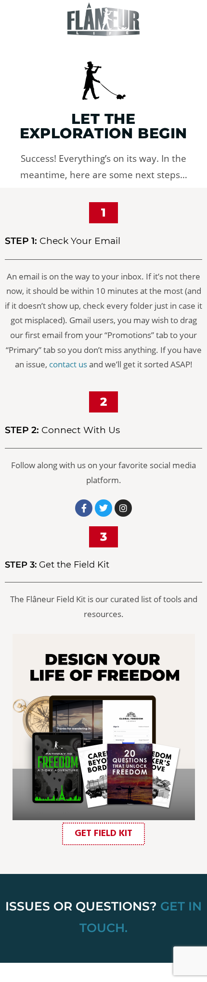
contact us (68, 364)
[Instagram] (123, 508)
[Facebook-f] (83, 508)
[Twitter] (103, 508)
